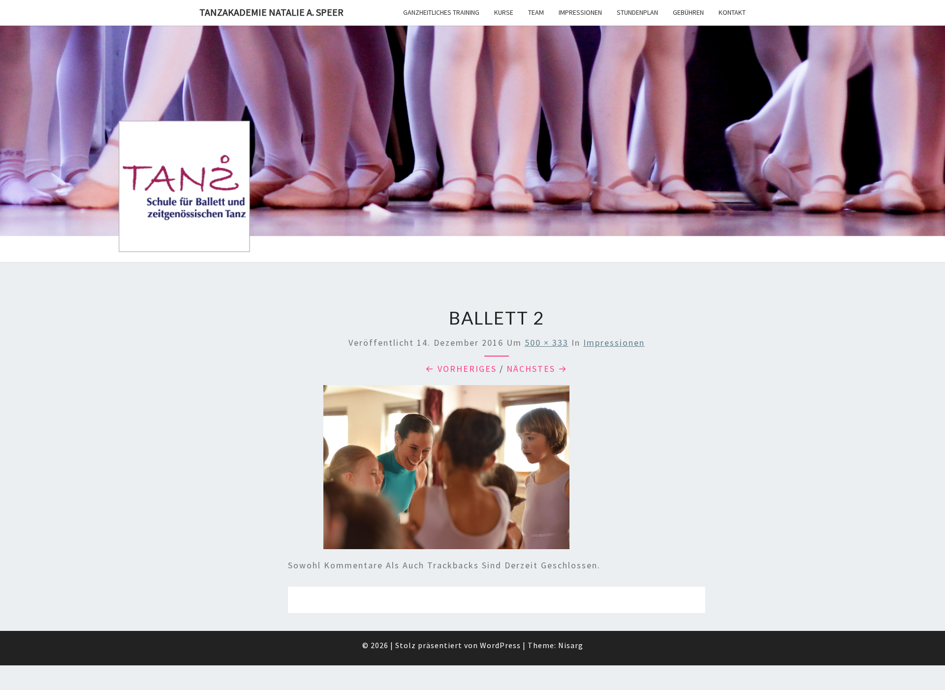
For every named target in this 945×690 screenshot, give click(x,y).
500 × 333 (546, 342)
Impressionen (580, 12)
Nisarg (570, 645)
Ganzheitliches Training (441, 12)
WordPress (500, 645)
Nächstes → (536, 368)
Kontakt (732, 12)
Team (536, 12)
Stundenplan (637, 12)
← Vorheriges (461, 368)
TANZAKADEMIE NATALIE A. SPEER (271, 12)
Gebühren (688, 12)
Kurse (503, 12)
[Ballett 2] (446, 470)
